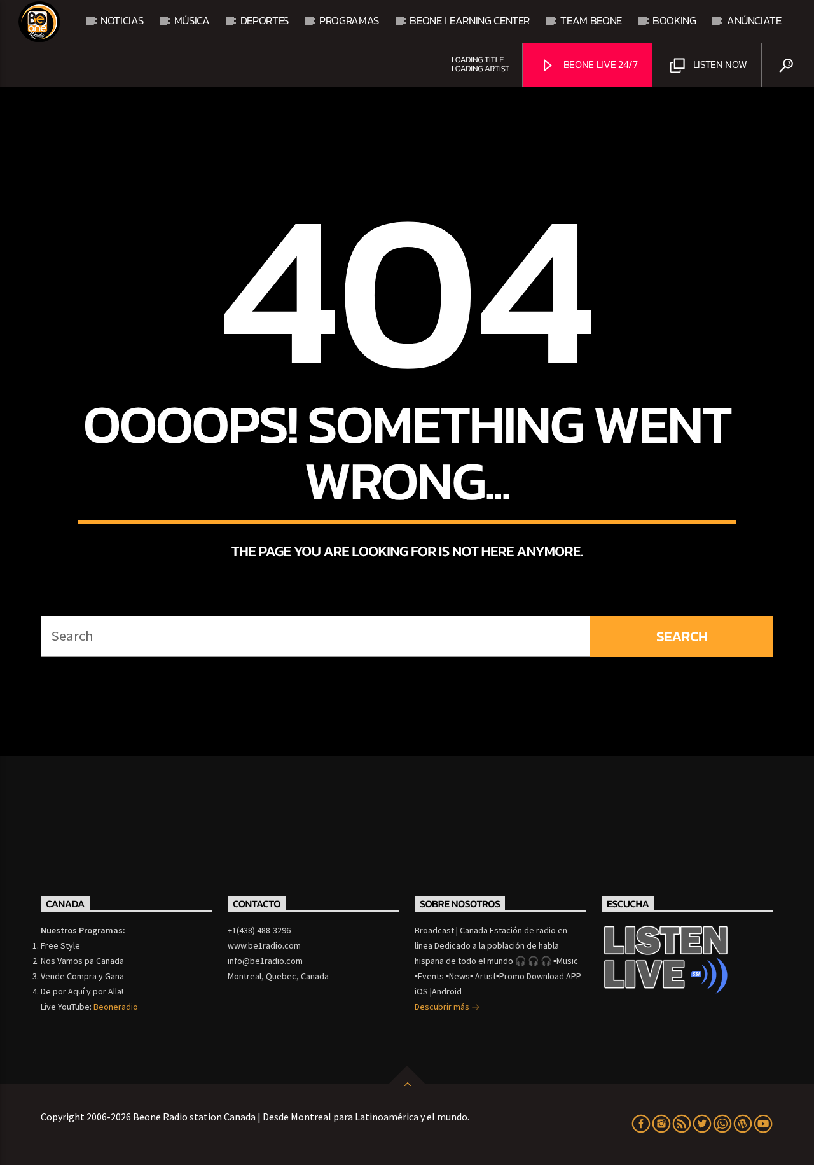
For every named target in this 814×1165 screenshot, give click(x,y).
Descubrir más (443, 1006)
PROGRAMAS (349, 20)
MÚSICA (192, 20)
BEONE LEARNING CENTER (470, 20)
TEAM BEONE (591, 20)
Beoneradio (115, 1006)
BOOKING (674, 20)
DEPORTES (264, 20)
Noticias (121, 20)
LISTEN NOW (719, 64)
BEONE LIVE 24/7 (599, 64)
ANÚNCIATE (754, 20)
